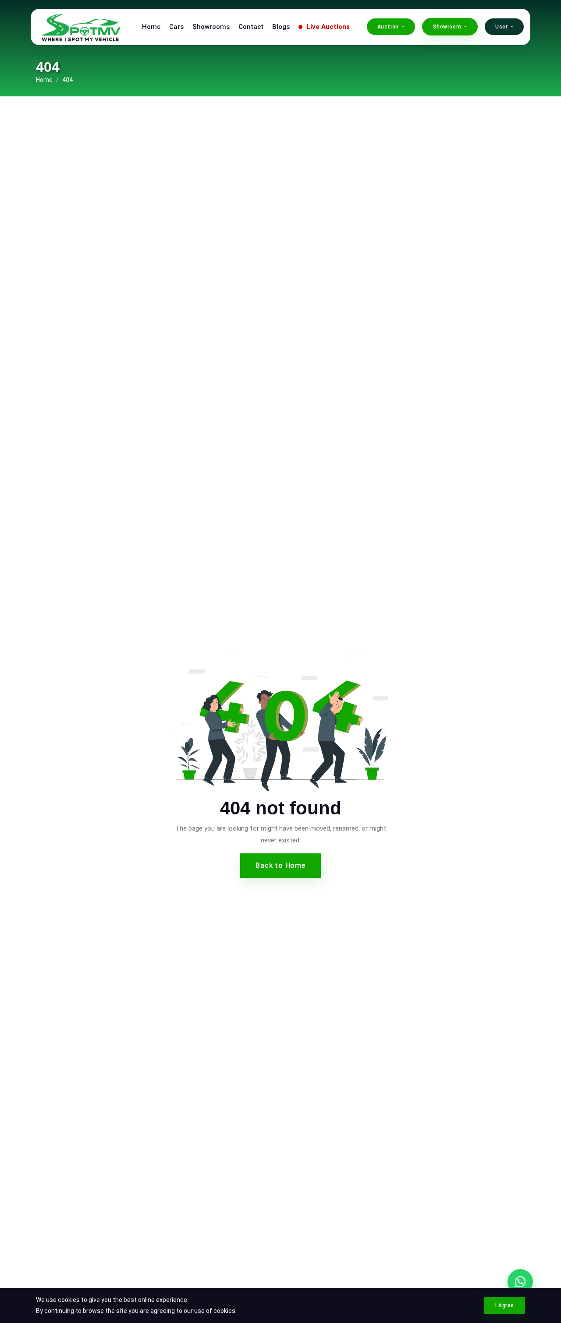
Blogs (281, 27)
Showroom (448, 27)
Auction (389, 27)
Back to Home (280, 865)
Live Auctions (327, 27)
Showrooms (211, 27)
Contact (250, 27)
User (502, 27)
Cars (176, 27)
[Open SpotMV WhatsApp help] (520, 1282)
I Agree (504, 1305)
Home (151, 27)
